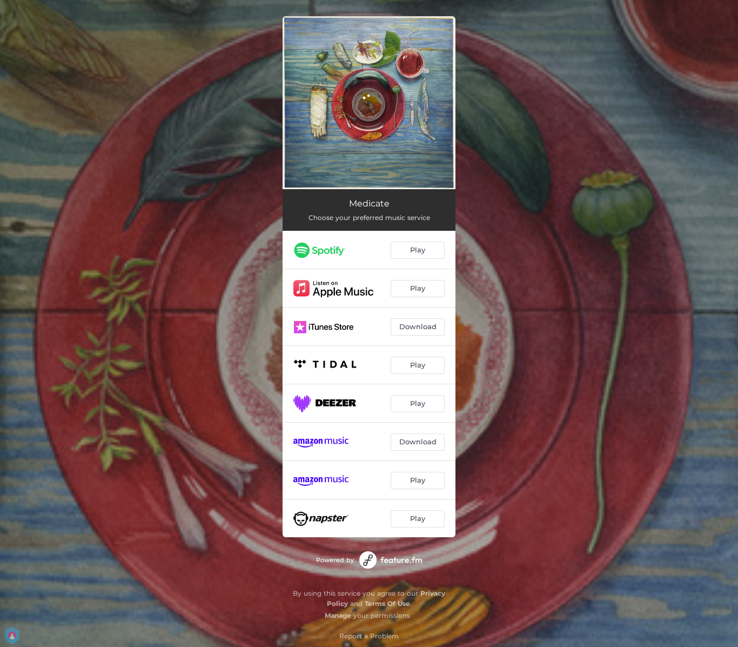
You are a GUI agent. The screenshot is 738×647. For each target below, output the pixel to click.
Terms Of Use (387, 603)
